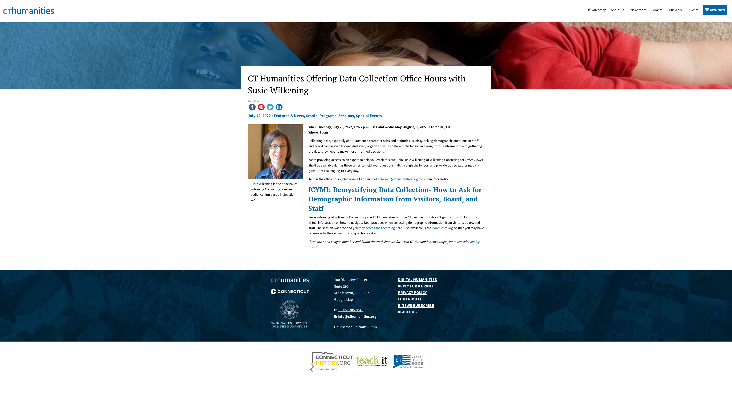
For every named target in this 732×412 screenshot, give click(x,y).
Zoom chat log (442, 228)
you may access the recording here (377, 228)
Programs (327, 115)
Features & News (289, 115)
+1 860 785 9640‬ (350, 310)
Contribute (410, 299)
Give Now (717, 9)
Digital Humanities (417, 279)
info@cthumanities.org (357, 316)
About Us (617, 10)
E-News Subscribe (416, 305)
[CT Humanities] (28, 10)
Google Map (343, 299)
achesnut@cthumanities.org (398, 179)
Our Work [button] (675, 10)
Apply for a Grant (415, 286)
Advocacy (599, 10)
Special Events (369, 115)
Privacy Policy (412, 292)
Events (693, 10)
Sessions (346, 115)
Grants (657, 10)
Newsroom (638, 10)
